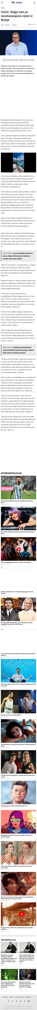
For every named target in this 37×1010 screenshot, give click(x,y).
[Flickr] (12, 1001)
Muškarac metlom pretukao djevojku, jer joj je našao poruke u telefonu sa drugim (27, 984)
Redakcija (7, 25)
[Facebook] (8, 1001)
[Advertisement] (18, 98)
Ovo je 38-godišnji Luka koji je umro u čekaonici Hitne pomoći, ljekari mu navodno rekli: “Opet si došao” (27, 958)
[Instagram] (16, 1001)
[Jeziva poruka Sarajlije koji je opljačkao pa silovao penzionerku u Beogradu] (9, 974)
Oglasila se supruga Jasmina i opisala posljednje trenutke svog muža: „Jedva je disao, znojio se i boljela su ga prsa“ (9, 959)
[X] (24, 1001)
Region (3, 7)
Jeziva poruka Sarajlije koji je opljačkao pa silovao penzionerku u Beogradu (8, 984)
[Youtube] (28, 1001)
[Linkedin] (20, 1001)
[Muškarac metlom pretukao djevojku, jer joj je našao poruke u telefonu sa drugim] (27, 974)
